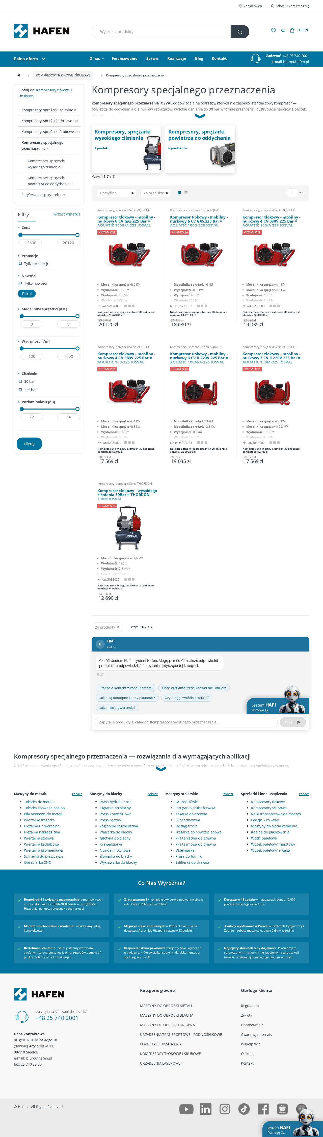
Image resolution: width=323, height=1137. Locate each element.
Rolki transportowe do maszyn (276, 813)
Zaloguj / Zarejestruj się (292, 6)
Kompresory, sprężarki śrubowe (50, 131)
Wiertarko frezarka (39, 820)
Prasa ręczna (110, 820)
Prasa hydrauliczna (115, 801)
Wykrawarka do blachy (118, 862)
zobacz (77, 794)
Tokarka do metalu (39, 801)
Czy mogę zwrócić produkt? (187, 698)
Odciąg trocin (186, 826)
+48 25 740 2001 (295, 55)
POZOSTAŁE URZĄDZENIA (161, 1044)
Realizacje (176, 58)
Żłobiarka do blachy (116, 856)
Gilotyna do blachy (115, 838)
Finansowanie (125, 58)
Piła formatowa (187, 820)
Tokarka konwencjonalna (44, 807)
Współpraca (251, 1044)
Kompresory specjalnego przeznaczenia (42, 145)
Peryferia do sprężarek (43, 194)
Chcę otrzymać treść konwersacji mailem (194, 688)
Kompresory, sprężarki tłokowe (49, 120)
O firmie (248, 1053)
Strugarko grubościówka (195, 807)
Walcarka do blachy (116, 832)
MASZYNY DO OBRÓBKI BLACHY (166, 1015)
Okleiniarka (184, 850)
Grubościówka (187, 801)
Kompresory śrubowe (268, 807)
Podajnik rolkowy (265, 820)
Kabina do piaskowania (270, 832)
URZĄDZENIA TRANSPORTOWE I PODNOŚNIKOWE (181, 1034)
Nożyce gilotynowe (115, 850)
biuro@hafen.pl (296, 61)
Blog (199, 58)
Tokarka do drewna (191, 813)
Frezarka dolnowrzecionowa (198, 832)
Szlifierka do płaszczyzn (43, 856)
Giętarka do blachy (115, 807)
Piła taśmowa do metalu (44, 813)
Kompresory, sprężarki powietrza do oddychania (50, 180)
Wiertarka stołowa (39, 838)
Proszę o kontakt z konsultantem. (125, 688)
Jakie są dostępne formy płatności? (127, 698)
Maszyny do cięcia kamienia (274, 826)
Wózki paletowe (264, 838)
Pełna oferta (26, 59)
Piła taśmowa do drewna (195, 844)
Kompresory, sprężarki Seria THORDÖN (124, 483)
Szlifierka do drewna (192, 862)
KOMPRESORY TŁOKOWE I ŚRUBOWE (63, 75)
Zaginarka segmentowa (119, 826)
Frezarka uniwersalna (42, 826)
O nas (94, 58)
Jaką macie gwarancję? (117, 708)
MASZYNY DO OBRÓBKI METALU (167, 1005)
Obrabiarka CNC (37, 862)
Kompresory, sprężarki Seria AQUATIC (123, 210)
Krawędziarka (111, 844)
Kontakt (219, 58)
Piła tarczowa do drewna (195, 838)
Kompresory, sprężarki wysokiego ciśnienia (46, 163)
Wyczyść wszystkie (66, 214)
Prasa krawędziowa (115, 813)
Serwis (152, 58)
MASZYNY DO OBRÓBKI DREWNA (167, 1024)
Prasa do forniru (188, 856)
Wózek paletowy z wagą (270, 850)
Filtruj (27, 293)
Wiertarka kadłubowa (41, 844)
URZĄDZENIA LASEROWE (160, 1063)
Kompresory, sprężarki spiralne (48, 109)
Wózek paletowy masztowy (273, 844)
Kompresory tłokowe (268, 801)
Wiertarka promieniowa (43, 850)
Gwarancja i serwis (256, 1034)
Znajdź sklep (253, 6)
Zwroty (246, 1015)
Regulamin (250, 1005)
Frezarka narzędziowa (42, 832)
